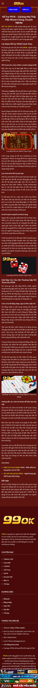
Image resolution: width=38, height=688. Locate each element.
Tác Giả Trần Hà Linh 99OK (13, 473)
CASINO (7, 566)
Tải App (6, 584)
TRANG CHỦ (8, 559)
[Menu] (3, 3)
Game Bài (7, 563)
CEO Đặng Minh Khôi (11, 644)
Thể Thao (7, 570)
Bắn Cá (6, 580)
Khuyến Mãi (8, 577)
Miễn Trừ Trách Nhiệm (12, 467)
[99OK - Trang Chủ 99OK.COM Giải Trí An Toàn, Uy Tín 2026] (19, 3)
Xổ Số (6, 573)
